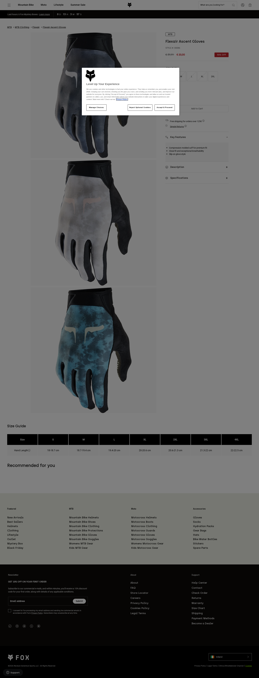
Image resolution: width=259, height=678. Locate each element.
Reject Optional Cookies (140, 107)
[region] (130, 91)
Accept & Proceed (165, 107)
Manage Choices (96, 107)
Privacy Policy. (122, 99)
